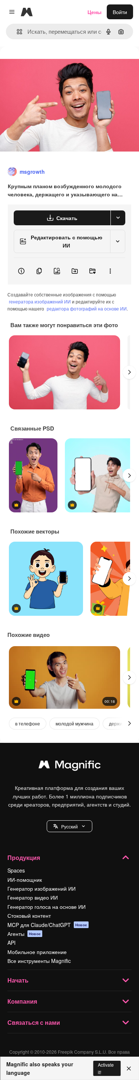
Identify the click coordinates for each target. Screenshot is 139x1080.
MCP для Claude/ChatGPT (47, 924)
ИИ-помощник (24, 879)
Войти (120, 12)
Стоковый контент (29, 915)
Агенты (24, 933)
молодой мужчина (74, 723)
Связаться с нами (33, 1022)
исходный (49, 63)
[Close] (129, 1068)
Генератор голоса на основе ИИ (46, 906)
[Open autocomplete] (16, 31)
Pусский (69, 826)
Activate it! (106, 1068)
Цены (94, 12)
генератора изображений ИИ (40, 301)
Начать (18, 980)
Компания (22, 1001)
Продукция (23, 857)
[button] (69, 826)
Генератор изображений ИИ (41, 888)
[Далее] (129, 372)
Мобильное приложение (37, 952)
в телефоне (27, 723)
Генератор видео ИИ (32, 897)
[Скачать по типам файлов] (117, 217)
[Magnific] (70, 766)
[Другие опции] (110, 271)
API (11, 942)
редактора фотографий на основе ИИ (87, 308)
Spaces (16, 870)
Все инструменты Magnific (39, 960)
